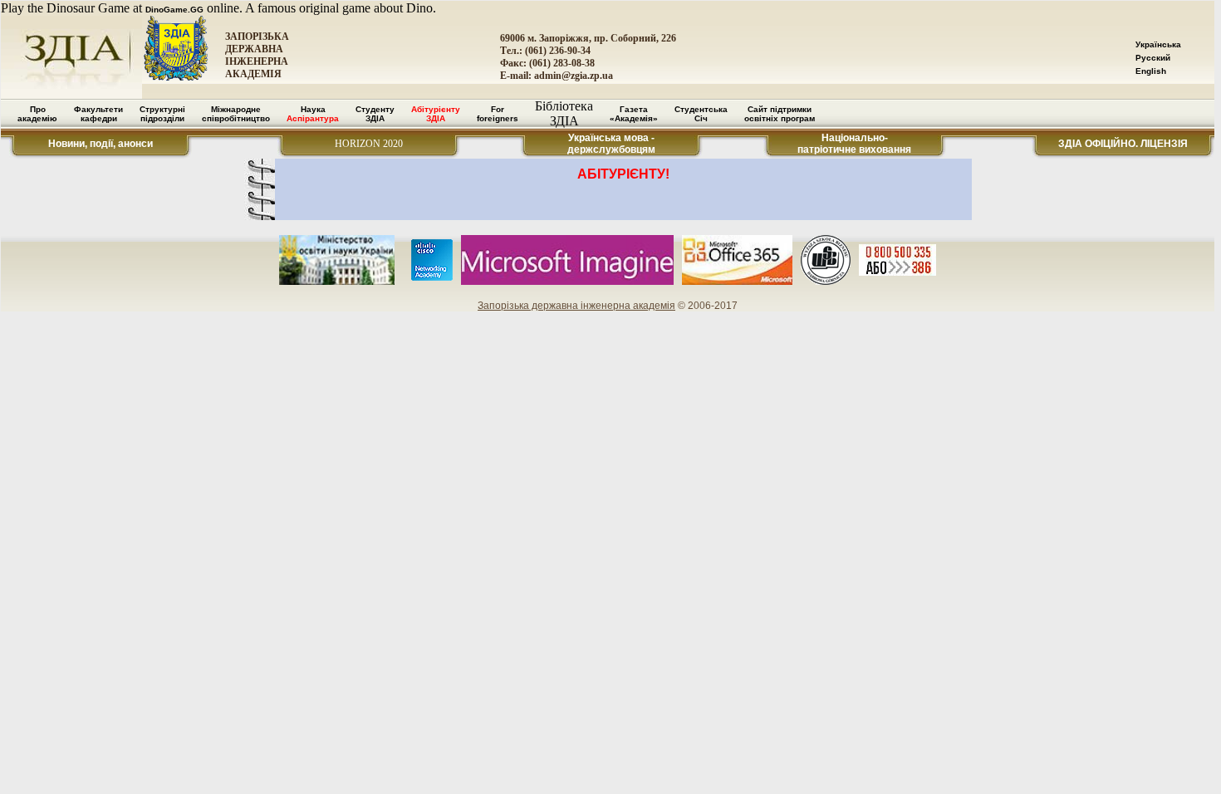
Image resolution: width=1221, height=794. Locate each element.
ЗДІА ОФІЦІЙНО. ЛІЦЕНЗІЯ (1123, 143)
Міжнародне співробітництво (236, 114)
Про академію (37, 114)
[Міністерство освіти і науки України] (337, 282)
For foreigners (497, 114)
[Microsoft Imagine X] (567, 282)
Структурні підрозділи (162, 114)
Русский (1152, 57)
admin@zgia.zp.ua (573, 75)
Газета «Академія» (634, 114)
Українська (1158, 44)
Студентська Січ (701, 114)
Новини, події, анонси (100, 143)
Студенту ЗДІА (375, 114)
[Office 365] (737, 282)
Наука (313, 114)
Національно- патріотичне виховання (854, 143)
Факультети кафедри (98, 114)
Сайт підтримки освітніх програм (779, 114)
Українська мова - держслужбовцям (611, 143)
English (1150, 71)
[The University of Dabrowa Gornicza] (826, 282)
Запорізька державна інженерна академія (576, 305)
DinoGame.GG (174, 9)
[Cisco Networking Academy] (432, 277)
